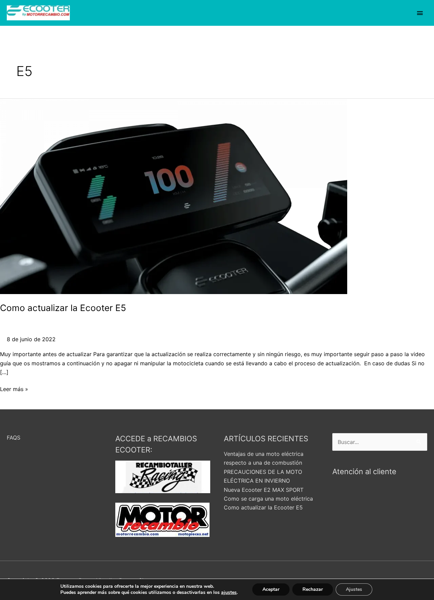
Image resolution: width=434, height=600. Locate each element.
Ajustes (354, 589)
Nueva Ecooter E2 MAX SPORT (263, 489)
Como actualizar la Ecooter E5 (63, 308)
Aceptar (270, 589)
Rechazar (312, 589)
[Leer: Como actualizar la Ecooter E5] (173, 195)
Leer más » (14, 388)
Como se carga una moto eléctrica (268, 498)
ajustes (229, 592)
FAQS (13, 437)
